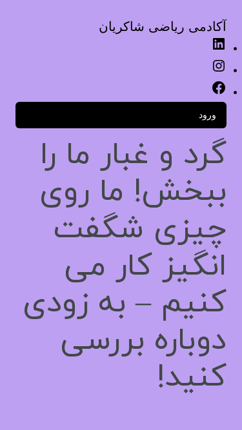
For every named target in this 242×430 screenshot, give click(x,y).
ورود (207, 114)
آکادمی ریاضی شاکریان (163, 26)
